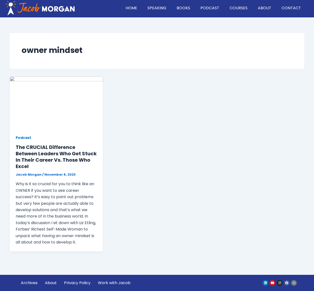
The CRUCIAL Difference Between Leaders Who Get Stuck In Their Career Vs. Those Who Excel (56, 157)
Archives (29, 283)
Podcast (209, 8)
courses (239, 8)
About (264, 8)
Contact (291, 8)
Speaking (156, 8)
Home (131, 8)
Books (183, 8)
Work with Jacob (114, 283)
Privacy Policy (77, 283)
